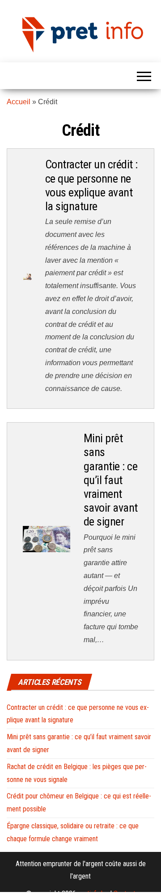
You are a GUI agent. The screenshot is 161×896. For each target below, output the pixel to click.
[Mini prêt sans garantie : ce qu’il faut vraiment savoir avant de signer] (46, 538)
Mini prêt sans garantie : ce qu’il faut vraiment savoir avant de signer (111, 480)
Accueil (18, 102)
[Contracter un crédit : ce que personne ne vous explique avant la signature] (27, 276)
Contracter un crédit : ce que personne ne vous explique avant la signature (91, 185)
